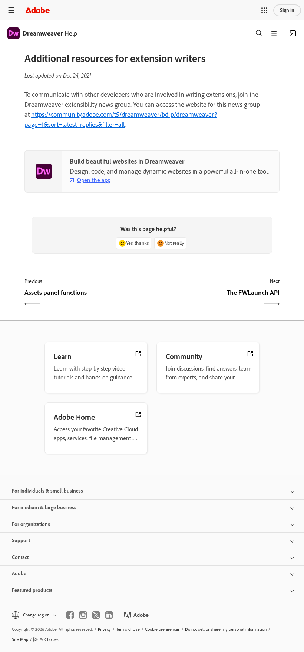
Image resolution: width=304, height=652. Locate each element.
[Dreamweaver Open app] (293, 33)
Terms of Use (128, 629)
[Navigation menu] (11, 10)
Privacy (104, 629)
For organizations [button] (31, 524)
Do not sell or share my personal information (226, 629)
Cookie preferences (162, 629)
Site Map (20, 639)
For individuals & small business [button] (47, 491)
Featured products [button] (32, 590)
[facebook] (70, 615)
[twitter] (96, 615)
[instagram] (83, 615)
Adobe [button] (19, 573)
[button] (264, 10)
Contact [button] (20, 557)
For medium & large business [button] (44, 507)
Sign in (287, 10)
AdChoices (49, 639)
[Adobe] (37, 10)
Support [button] (21, 540)
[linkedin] (109, 615)
